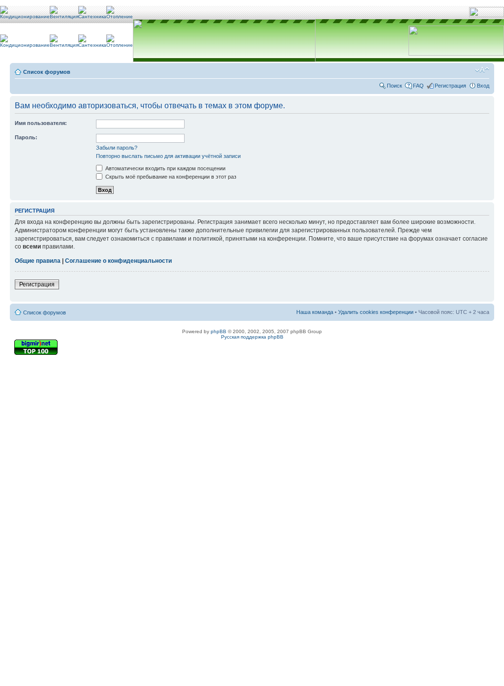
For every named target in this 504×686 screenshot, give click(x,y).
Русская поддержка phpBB (252, 337)
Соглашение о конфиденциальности (118, 260)
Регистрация (450, 86)
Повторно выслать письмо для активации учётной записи (168, 156)
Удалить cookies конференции (375, 312)
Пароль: (26, 137)
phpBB (218, 331)
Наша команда (314, 312)
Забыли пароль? (116, 148)
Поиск (394, 86)
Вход (483, 86)
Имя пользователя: (41, 123)
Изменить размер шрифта (482, 69)
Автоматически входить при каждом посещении (164, 168)
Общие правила (38, 260)
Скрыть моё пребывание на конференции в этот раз (170, 177)
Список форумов (46, 72)
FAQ (418, 86)
